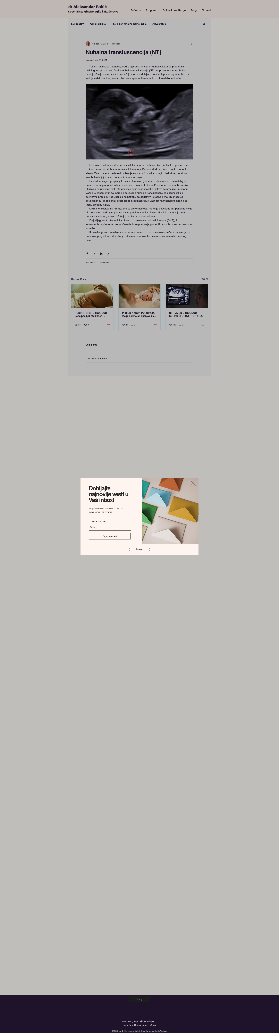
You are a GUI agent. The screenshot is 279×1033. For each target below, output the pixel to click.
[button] (193, 483)
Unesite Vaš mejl (98, 521)
